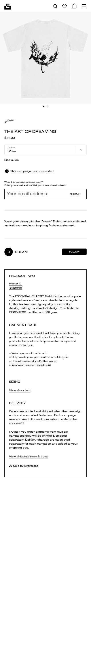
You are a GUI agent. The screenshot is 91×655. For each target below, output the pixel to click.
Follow (74, 251)
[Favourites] (64, 6)
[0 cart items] (74, 6)
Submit (75, 194)
